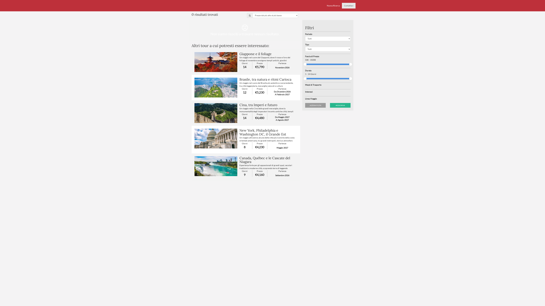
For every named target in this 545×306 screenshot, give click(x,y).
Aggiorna (340, 105)
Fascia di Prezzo (312, 56)
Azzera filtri (315, 105)
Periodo (308, 34)
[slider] (305, 64)
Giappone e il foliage (255, 54)
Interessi (309, 92)
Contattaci (348, 5)
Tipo (307, 44)
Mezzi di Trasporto (313, 85)
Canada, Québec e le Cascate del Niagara (264, 160)
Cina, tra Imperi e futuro (258, 105)
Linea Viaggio (311, 98)
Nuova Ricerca (333, 5)
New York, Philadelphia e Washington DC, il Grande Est (262, 132)
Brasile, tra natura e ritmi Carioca (265, 79)
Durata (308, 70)
